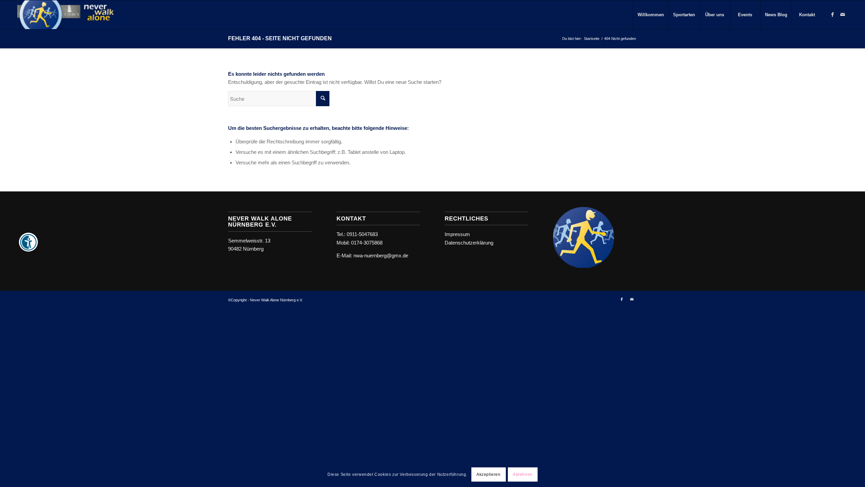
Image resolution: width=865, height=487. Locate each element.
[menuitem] (650, 14)
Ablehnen (523, 474)
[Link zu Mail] (843, 14)
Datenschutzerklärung (469, 243)
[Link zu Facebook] (832, 14)
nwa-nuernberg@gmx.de (380, 255)
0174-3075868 (366, 243)
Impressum (457, 234)
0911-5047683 (362, 234)
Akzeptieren (488, 474)
